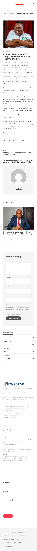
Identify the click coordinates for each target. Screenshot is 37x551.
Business (19, 348)
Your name (6, 474)
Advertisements (19, 338)
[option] (18, 224)
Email (7, 286)
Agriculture (19, 341)
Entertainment (19, 358)
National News (11, 13)
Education (19, 355)
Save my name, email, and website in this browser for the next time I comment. (18, 308)
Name (8, 277)
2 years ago (9, 62)
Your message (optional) (10, 500)
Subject (5, 491)
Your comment (10, 261)
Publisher (5, 62)
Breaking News (19, 344)
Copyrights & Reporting (13, 543)
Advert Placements (11, 546)
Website (8, 296)
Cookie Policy (22, 536)
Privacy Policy (9, 536)
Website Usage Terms (11, 539)
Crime (19, 351)
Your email (6, 482)
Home (4, 13)
